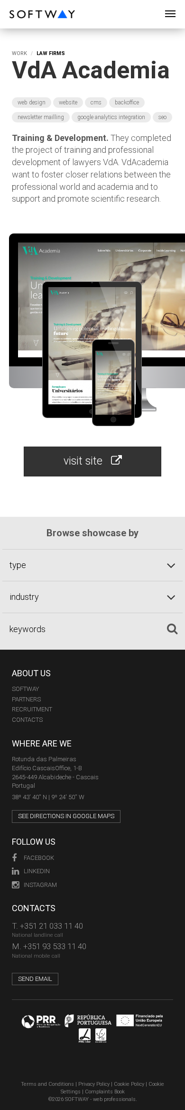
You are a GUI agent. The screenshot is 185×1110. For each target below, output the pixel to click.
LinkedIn (37, 871)
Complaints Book (105, 1092)
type (17, 565)
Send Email (35, 978)
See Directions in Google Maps (66, 816)
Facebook (39, 857)
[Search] (172, 628)
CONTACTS (27, 719)
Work (19, 53)
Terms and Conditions (47, 1084)
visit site (87, 461)
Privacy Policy (94, 1084)
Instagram (40, 884)
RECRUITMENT (32, 709)
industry (24, 597)
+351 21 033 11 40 (51, 926)
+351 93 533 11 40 (54, 946)
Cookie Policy (129, 1084)
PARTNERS (26, 699)
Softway (25, 688)
